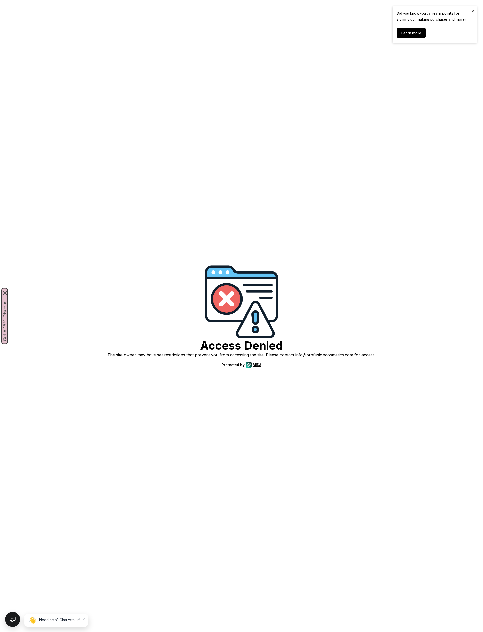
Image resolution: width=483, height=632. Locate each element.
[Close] (5, 293)
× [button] (473, 10)
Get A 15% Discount (4, 320)
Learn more (411, 32)
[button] (12, 619)
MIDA (257, 365)
